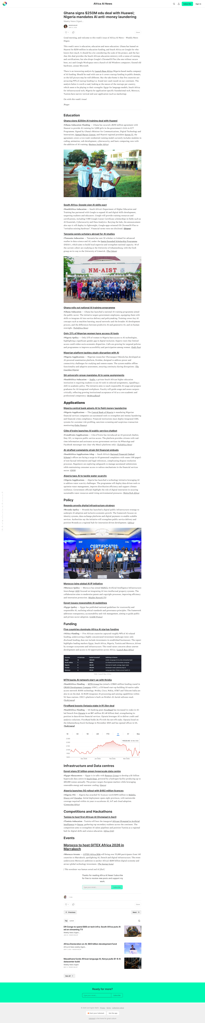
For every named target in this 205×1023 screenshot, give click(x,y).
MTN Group (94, 684)
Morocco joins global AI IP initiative (83, 583)
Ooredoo (78, 798)
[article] (102, 932)
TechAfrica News (81, 328)
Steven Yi (129, 134)
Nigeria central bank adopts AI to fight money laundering (95, 408)
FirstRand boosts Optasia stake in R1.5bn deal (89, 705)
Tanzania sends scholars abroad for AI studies (89, 234)
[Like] (65, 970)
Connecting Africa (71, 804)
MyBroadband (93, 395)
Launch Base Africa (103, 71)
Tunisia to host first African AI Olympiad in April (90, 817)
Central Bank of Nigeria (102, 412)
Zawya (103, 785)
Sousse (80, 824)
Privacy (102, 1008)
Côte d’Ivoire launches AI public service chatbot (90, 430)
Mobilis (132, 794)
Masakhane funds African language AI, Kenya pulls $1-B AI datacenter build (92, 960)
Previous (71, 912)
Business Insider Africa (98, 144)
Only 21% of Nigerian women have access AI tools (91, 333)
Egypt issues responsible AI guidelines (85, 602)
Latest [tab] (72, 921)
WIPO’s (104, 587)
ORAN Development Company (77, 687)
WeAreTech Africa (131, 493)
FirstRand (108, 709)
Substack (92, 1018)
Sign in (198, 4)
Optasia (81, 713)
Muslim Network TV (97, 597)
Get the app (113, 1013)
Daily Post (136, 347)
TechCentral (69, 700)
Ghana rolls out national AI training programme (89, 307)
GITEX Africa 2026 (92, 854)
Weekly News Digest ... (72, 932)
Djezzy (67, 798)
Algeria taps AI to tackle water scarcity (85, 475)
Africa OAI (109, 831)
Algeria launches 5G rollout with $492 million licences (94, 790)
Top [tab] (66, 921)
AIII (77, 591)
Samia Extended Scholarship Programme (119, 241)
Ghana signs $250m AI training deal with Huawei (90, 120)
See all (68, 976)
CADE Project (96, 617)
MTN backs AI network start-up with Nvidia (88, 679)
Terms (108, 1008)
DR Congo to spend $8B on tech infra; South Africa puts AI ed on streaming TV (92, 928)
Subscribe (187, 4)
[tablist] (69, 921)
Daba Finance (80, 425)
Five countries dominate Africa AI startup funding (91, 629)
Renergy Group (112, 775)
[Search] (174, 4)
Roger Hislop (73, 25)
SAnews (127, 228)
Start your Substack (97, 1013)
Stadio (92, 379)
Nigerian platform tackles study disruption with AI (91, 352)
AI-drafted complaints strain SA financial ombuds (91, 450)
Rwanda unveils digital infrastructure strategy (89, 505)
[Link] (60, 115)
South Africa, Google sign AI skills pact (85, 204)
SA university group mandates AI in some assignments (94, 375)
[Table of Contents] (2, 511)
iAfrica (131, 522)
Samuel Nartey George (85, 134)
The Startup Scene (105, 864)
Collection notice (118, 1008)
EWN (73, 470)
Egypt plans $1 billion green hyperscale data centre (92, 771)
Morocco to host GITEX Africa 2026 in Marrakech (94, 847)
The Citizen (111, 251)
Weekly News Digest (71, 965)
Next (135, 912)
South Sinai (92, 778)
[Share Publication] (179, 4)
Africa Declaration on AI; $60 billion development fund (90, 944)
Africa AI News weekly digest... (75, 947)
